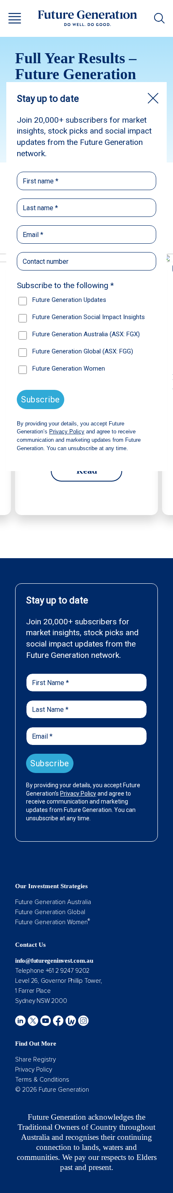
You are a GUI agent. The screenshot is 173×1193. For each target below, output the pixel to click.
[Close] (153, 98)
